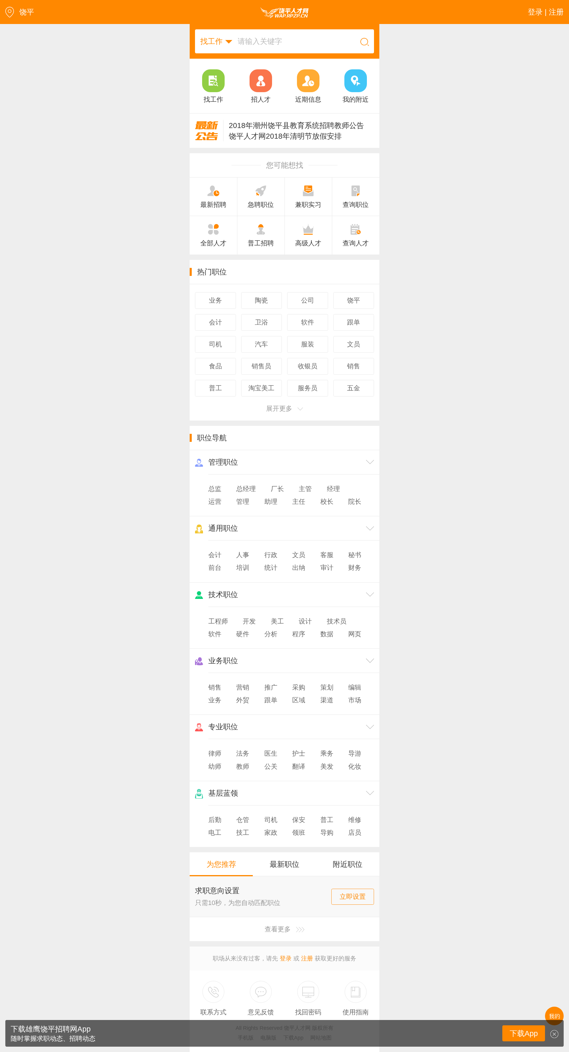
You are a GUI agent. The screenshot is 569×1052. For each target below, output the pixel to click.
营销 (242, 687)
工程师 (218, 621)
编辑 (354, 687)
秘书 (354, 555)
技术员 (336, 621)
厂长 (277, 489)
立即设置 (353, 896)
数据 (326, 634)
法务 (242, 753)
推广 (270, 687)
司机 (270, 820)
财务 (354, 567)
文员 (298, 555)
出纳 (298, 567)
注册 (307, 958)
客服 (326, 555)
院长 (354, 501)
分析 (270, 634)
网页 (354, 634)
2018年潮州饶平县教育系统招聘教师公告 (296, 125)
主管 (305, 489)
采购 (298, 687)
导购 (326, 832)
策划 (326, 687)
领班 (298, 832)
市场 (354, 700)
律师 (214, 753)
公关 (270, 766)
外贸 (242, 700)
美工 (277, 621)
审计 (326, 567)
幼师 (214, 766)
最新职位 (284, 864)
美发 (326, 766)
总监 (214, 489)
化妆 (354, 766)
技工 (242, 832)
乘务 (326, 753)
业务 (214, 700)
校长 (326, 501)
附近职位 (347, 864)
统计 (270, 567)
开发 (249, 621)
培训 (242, 567)
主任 (298, 501)
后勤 (214, 820)
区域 (298, 700)
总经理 (246, 489)
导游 (354, 753)
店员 (354, 832)
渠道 (326, 700)
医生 (270, 753)
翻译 (298, 766)
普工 (326, 820)
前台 (214, 567)
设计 (305, 621)
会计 (214, 555)
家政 (270, 832)
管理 (242, 501)
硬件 (242, 634)
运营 (214, 501)
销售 (214, 687)
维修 (354, 820)
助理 (270, 501)
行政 (270, 555)
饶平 (26, 12)
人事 (242, 555)
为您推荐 (221, 864)
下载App (524, 1033)
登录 (286, 958)
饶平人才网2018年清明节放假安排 (285, 136)
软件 (214, 634)
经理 (333, 489)
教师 (242, 766)
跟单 (270, 700)
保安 (298, 820)
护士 (298, 753)
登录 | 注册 (546, 12)
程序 (298, 634)
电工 (214, 832)
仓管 (242, 820)
